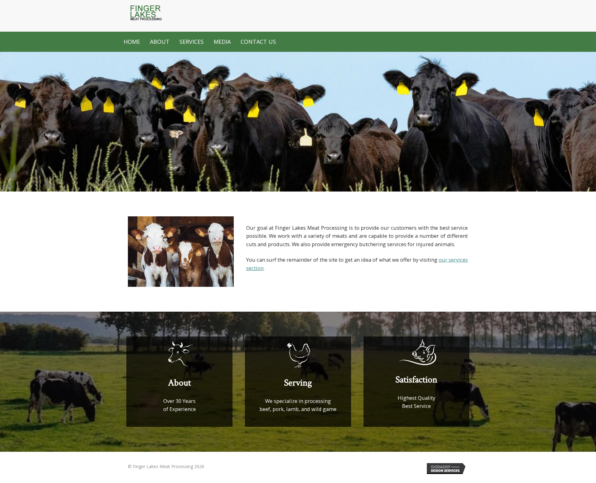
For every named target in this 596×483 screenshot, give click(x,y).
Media (222, 41)
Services (191, 41)
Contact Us (258, 41)
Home (132, 41)
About (159, 41)
